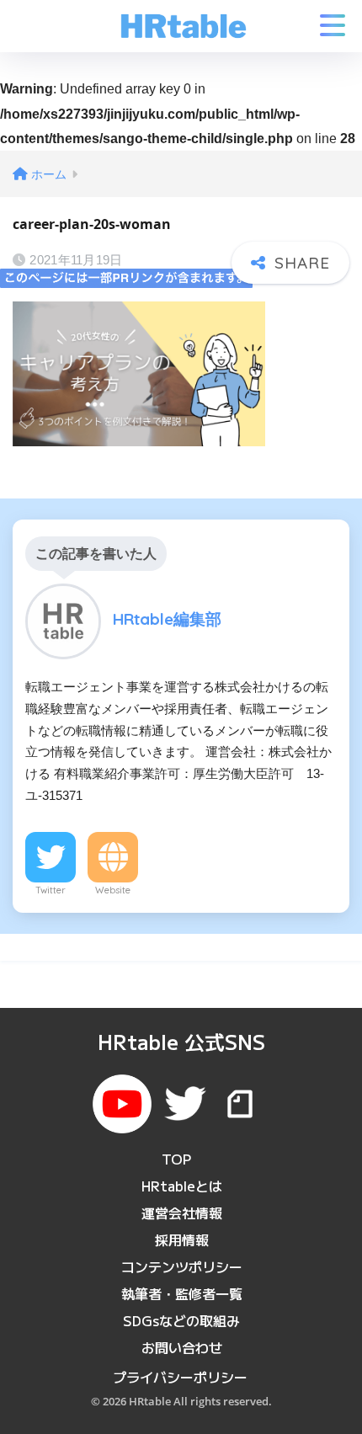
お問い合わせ (181, 1347)
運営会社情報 (181, 1212)
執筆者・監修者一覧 (181, 1293)
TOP (176, 1159)
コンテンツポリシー (181, 1266)
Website (112, 890)
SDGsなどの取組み (181, 1320)
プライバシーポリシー (180, 1377)
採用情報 (182, 1239)
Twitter (50, 890)
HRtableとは (181, 1185)
